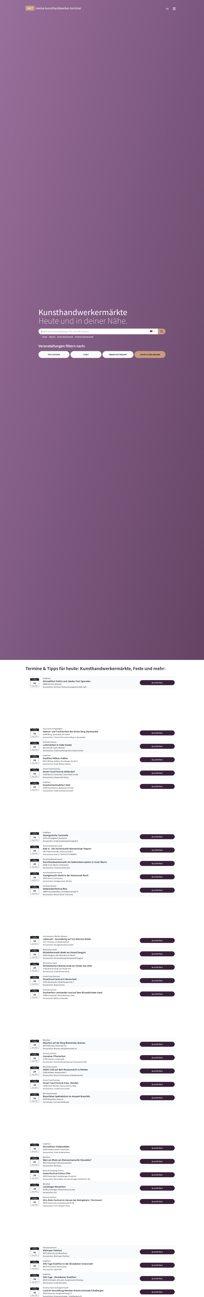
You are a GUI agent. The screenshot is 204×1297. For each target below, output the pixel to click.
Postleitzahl (54, 354)
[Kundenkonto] (167, 8)
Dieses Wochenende (65, 336)
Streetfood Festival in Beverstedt (59, 979)
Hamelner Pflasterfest (54, 1056)
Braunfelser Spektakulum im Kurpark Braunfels (66, 1096)
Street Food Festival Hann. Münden (61, 1083)
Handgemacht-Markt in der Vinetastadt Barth (66, 875)
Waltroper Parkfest (52, 1250)
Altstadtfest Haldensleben (56, 1146)
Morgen (52, 336)
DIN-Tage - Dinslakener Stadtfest (59, 1277)
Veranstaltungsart (118, 354)
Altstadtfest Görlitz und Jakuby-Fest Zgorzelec (67, 681)
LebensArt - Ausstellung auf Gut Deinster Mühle (67, 939)
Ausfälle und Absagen (150, 354)
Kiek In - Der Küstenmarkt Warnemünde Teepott (67, 848)
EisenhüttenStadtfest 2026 (56, 785)
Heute (44, 336)
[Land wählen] (152, 331)
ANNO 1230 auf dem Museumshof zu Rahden (65, 1069)
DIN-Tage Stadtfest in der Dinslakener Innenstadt (68, 1263)
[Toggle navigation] (174, 9)
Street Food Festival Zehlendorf (59, 771)
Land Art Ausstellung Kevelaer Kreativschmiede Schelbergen (73, 1290)
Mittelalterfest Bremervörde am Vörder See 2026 (67, 965)
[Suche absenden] (162, 331)
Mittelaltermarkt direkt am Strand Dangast (64, 952)
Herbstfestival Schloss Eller (57, 1173)
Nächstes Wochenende (84, 336)
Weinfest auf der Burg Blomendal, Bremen (64, 1042)
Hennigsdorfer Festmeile (55, 835)
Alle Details (157, 682)
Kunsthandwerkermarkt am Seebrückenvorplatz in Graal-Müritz (75, 862)
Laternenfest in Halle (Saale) (57, 744)
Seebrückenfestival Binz (55, 888)
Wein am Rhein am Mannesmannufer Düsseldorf (67, 1160)
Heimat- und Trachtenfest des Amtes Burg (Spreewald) (70, 731)
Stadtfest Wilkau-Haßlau (55, 758)
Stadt (86, 354)
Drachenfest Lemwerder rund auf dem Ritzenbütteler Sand (72, 992)
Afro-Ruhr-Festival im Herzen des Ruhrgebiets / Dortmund (72, 1200)
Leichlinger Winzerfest (54, 1186)
